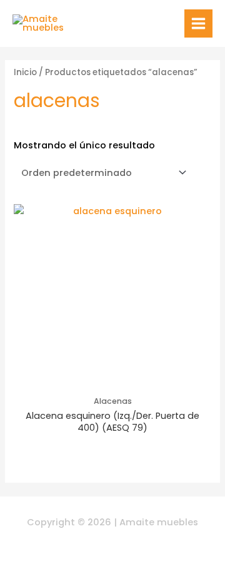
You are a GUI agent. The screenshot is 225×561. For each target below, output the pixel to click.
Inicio (25, 72)
